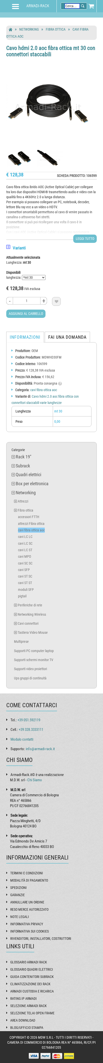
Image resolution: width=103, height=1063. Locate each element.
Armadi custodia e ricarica (32, 991)
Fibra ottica (56, 29)
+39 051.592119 (29, 720)
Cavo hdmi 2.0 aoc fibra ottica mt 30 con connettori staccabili (50, 51)
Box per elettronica (32, 483)
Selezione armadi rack (28, 1006)
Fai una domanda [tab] (67, 337)
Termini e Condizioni (26, 873)
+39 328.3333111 (31, 729)
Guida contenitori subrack (32, 977)
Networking (29, 29)
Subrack (23, 465)
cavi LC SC (25, 543)
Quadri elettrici (28, 474)
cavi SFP (24, 570)
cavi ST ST (25, 583)
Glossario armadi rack (28, 962)
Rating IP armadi (23, 999)
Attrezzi (23, 501)
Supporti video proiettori (30, 669)
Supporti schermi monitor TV (33, 660)
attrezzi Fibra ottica (31, 524)
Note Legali (19, 917)
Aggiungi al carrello (26, 314)
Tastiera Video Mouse (33, 632)
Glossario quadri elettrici (31, 969)
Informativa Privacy (26, 924)
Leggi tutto (85, 239)
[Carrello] (91, 6)
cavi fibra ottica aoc (43, 390)
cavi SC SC (25, 563)
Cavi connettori (28, 623)
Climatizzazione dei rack (30, 984)
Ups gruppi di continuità (30, 678)
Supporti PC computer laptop (34, 651)
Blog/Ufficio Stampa (26, 1028)
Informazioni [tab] (25, 337)
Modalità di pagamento (29, 880)
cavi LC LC (25, 537)
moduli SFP (26, 590)
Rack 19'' (23, 456)
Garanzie (17, 895)
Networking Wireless (32, 614)
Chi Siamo (34, 780)
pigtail (22, 596)
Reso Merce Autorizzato (29, 909)
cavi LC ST (25, 550)
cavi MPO (24, 556)
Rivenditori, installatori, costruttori (40, 939)
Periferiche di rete (30, 605)
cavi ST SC (25, 576)
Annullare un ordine (27, 902)
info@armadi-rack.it (40, 749)
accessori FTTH (28, 517)
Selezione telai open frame (32, 1013)
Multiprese (21, 642)
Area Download (22, 1020)
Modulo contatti (21, 739)
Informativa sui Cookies (29, 931)
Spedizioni (18, 888)
